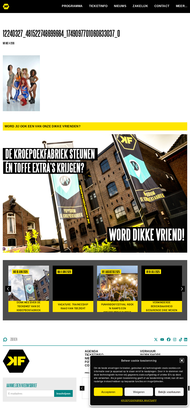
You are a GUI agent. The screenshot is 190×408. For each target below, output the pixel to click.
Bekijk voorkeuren (169, 392)
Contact (161, 6)
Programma (72, 6)
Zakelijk (140, 6)
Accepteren (108, 392)
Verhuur (148, 351)
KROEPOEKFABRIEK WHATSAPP (139, 400)
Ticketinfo (98, 6)
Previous (8, 289)
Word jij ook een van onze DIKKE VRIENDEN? (43, 126)
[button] (182, 360)
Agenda (91, 351)
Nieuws (120, 6)
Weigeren (139, 392)
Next (182, 289)
